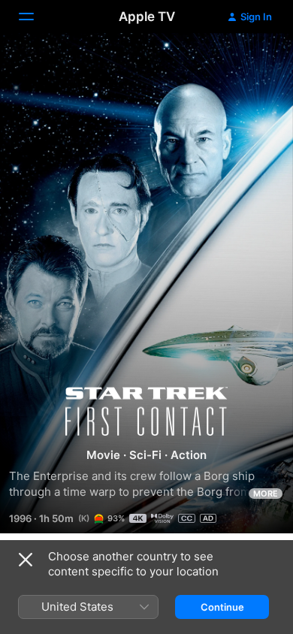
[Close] (25, 559)
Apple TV (147, 16)
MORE (265, 493)
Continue (222, 607)
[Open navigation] (35, 16)
